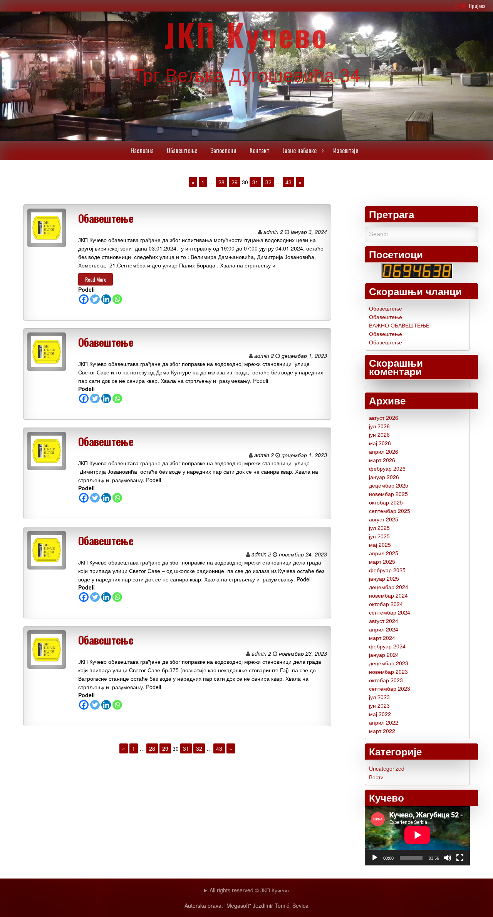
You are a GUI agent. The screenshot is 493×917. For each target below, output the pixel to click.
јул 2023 (379, 697)
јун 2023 (379, 705)
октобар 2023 (386, 680)
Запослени (223, 150)
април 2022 (383, 722)
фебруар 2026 (387, 468)
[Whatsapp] (117, 299)
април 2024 (383, 629)
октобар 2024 (386, 604)
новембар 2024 (388, 595)
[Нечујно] (447, 858)
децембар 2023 (388, 663)
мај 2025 (380, 544)
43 (288, 182)
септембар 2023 (389, 688)
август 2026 (383, 417)
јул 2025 (379, 527)
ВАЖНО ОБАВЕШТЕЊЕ (399, 325)
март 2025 (382, 561)
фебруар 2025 (387, 570)
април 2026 (383, 451)
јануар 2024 (384, 654)
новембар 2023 (388, 671)
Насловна (142, 150)
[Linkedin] (106, 299)
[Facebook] (84, 299)
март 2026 (382, 460)
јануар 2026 (384, 477)
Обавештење (106, 218)
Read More (95, 279)
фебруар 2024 (387, 646)
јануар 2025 (384, 578)
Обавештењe (182, 150)
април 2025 (383, 553)
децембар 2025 (388, 485)
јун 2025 (379, 536)
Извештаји (346, 150)
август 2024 (383, 621)
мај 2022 (380, 714)
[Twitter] (95, 299)
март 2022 (382, 731)
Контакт (259, 150)
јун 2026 (379, 434)
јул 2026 (379, 426)
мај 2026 (380, 443)
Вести (376, 777)
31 (255, 182)
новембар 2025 (388, 494)
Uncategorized (386, 768)
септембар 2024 (389, 612)
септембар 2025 (389, 510)
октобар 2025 (386, 502)
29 (234, 182)
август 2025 (383, 519)
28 (221, 182)
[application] (417, 835)
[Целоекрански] (460, 858)
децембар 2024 (388, 587)
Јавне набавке (299, 150)
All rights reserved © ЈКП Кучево (249, 890)
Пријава (477, 6)
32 (268, 182)
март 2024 (382, 637)
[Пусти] (375, 858)
